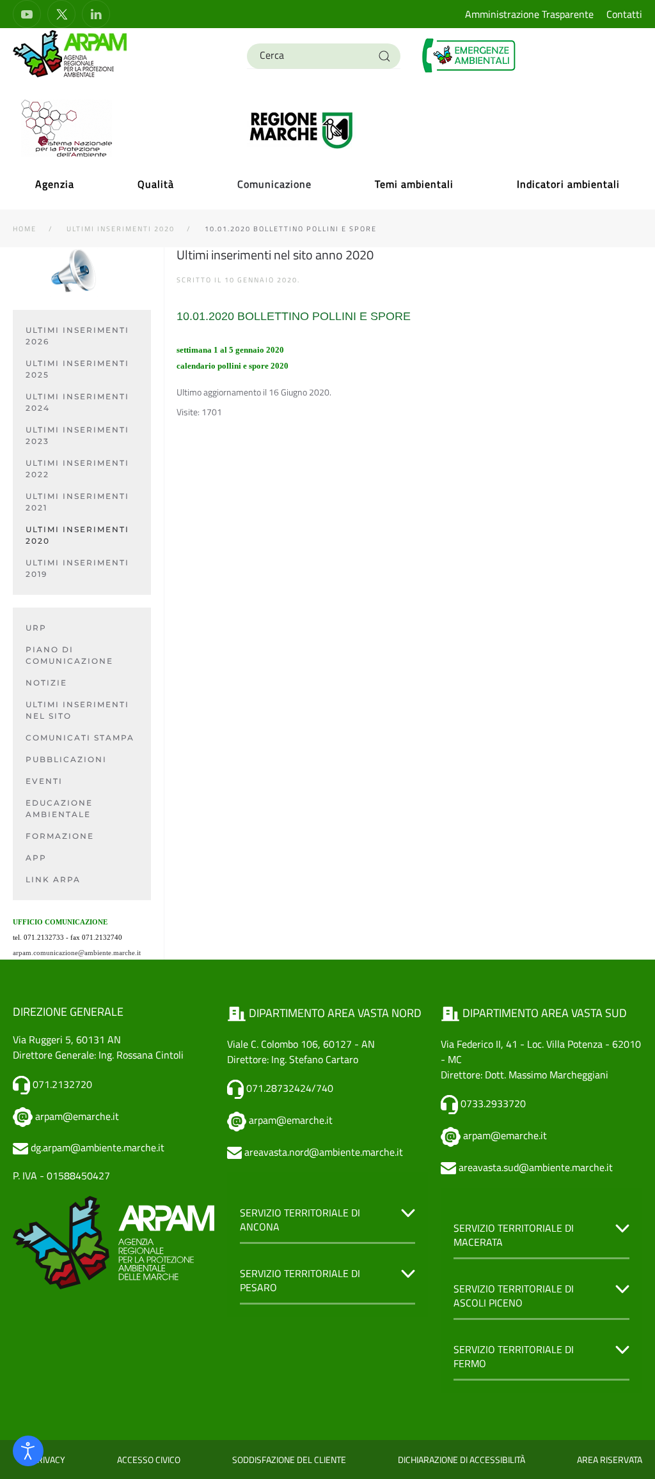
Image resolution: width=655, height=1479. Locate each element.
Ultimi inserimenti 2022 (77, 468)
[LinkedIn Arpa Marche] (96, 14)
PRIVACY (48, 1459)
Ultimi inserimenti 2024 (77, 402)
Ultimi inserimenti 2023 (77, 435)
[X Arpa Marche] (61, 14)
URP (36, 627)
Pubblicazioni (66, 759)
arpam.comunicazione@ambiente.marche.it (77, 952)
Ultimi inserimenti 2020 (77, 535)
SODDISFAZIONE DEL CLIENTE (289, 1459)
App (36, 857)
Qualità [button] (156, 184)
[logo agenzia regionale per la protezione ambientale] (70, 53)
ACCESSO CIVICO (148, 1459)
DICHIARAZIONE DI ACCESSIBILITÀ (461, 1459)
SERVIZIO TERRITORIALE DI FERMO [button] (514, 1357)
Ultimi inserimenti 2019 (77, 568)
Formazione (60, 836)
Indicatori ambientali (568, 184)
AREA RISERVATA (609, 1459)
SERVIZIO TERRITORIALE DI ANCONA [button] (300, 1220)
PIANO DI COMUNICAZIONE (69, 655)
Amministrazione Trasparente (529, 14)
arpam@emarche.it (77, 1116)
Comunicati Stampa (80, 737)
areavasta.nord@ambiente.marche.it (323, 1152)
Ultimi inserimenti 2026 (77, 335)
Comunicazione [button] (274, 184)
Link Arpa (53, 879)
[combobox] (323, 56)
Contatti (624, 14)
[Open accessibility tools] (28, 1451)
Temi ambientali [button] (414, 184)
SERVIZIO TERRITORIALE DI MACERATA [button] (514, 1235)
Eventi (44, 781)
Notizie (46, 682)
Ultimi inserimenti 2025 (77, 368)
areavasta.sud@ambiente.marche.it (536, 1167)
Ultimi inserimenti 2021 (77, 501)
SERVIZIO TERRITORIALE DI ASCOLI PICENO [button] (514, 1296)
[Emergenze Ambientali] (470, 54)
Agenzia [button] (54, 184)
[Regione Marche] (301, 129)
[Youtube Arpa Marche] (27, 14)
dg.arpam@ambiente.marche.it (97, 1147)
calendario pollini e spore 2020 (232, 366)
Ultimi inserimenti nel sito (77, 710)
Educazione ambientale (59, 808)
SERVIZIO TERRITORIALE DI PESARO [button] (300, 1281)
